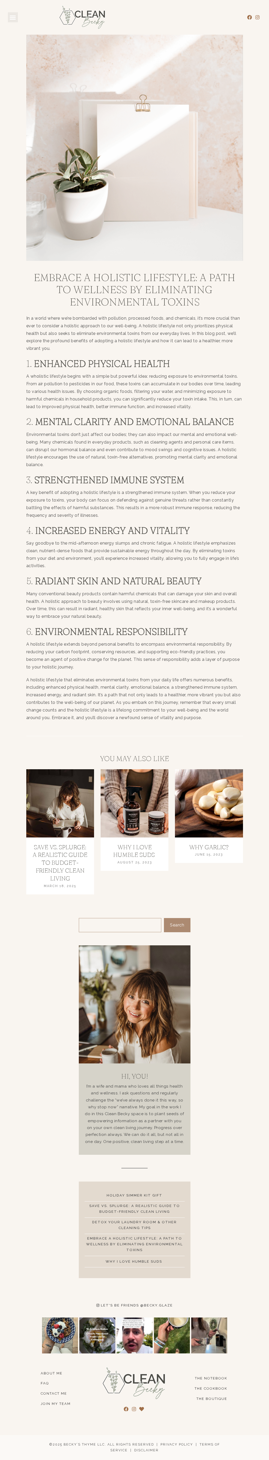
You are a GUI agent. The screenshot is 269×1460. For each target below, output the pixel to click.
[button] (13, 17)
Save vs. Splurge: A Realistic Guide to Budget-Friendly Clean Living (60, 863)
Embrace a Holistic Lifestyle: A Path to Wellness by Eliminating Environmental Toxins (134, 1244)
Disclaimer (146, 1450)
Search (177, 925)
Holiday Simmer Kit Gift (134, 1195)
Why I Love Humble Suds (134, 851)
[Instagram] (257, 17)
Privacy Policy (177, 1444)
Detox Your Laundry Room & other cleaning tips (134, 1225)
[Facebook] (250, 17)
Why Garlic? (209, 847)
